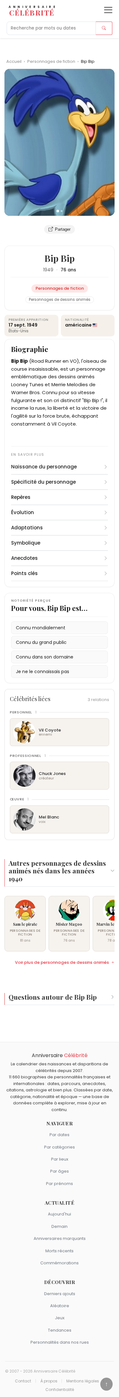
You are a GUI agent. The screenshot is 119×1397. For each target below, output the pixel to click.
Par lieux (59, 1159)
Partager (62, 229)
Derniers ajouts (59, 1293)
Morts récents (59, 1251)
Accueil (14, 61)
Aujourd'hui (59, 1214)
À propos (48, 1381)
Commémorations (59, 1263)
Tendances (59, 1330)
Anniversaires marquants (60, 1238)
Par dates (59, 1134)
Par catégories (59, 1147)
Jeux (59, 1318)
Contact (23, 1381)
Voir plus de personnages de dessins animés (62, 962)
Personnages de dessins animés (59, 299)
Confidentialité (59, 1389)
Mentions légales (82, 1381)
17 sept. (17, 325)
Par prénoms (59, 1183)
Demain (59, 1226)
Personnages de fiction (51, 61)
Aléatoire (59, 1305)
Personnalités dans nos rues (59, 1342)
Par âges (59, 1171)
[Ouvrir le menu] (108, 10)
